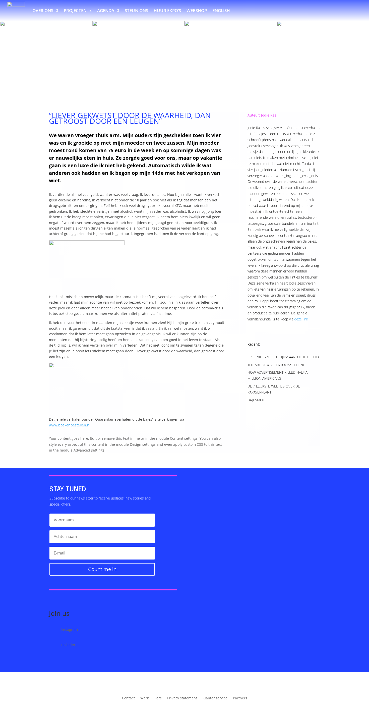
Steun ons (136, 10)
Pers (158, 698)
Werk (144, 698)
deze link (301, 319)
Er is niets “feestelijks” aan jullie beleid (283, 357)
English (221, 10)
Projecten (75, 10)
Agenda (105, 10)
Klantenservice (215, 698)
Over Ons (42, 10)
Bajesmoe (256, 400)
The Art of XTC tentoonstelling (276, 364)
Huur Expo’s (167, 10)
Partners (240, 698)
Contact (128, 698)
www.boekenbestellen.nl (69, 425)
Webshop (197, 10)
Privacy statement (182, 698)
